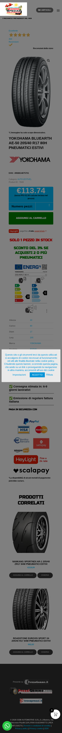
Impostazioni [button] (19, 374)
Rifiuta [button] (49, 374)
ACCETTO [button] (37, 374)
